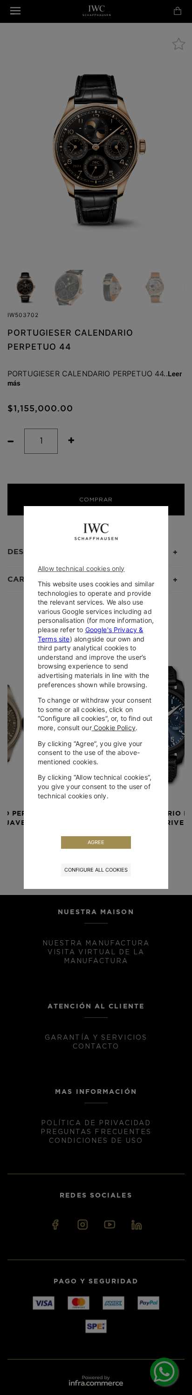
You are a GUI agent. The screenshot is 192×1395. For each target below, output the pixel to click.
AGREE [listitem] (96, 842)
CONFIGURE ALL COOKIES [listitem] (96, 870)
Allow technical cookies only (81, 568)
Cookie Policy (114, 728)
